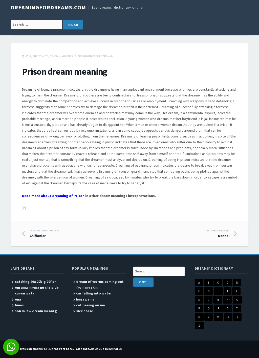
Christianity (40, 56)
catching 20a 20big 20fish (35, 281)
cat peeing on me (90, 305)
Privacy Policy (112, 349)
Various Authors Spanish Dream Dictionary (87, 56)
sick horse (84, 311)
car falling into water (94, 293)
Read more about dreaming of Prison (53, 195)
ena (18, 299)
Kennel (217, 233)
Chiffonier (44, 233)
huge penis (85, 299)
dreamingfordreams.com (48, 7)
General (55, 56)
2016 (28, 56)
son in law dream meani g (36, 311)
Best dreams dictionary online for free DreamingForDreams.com (56, 349)
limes (19, 305)
